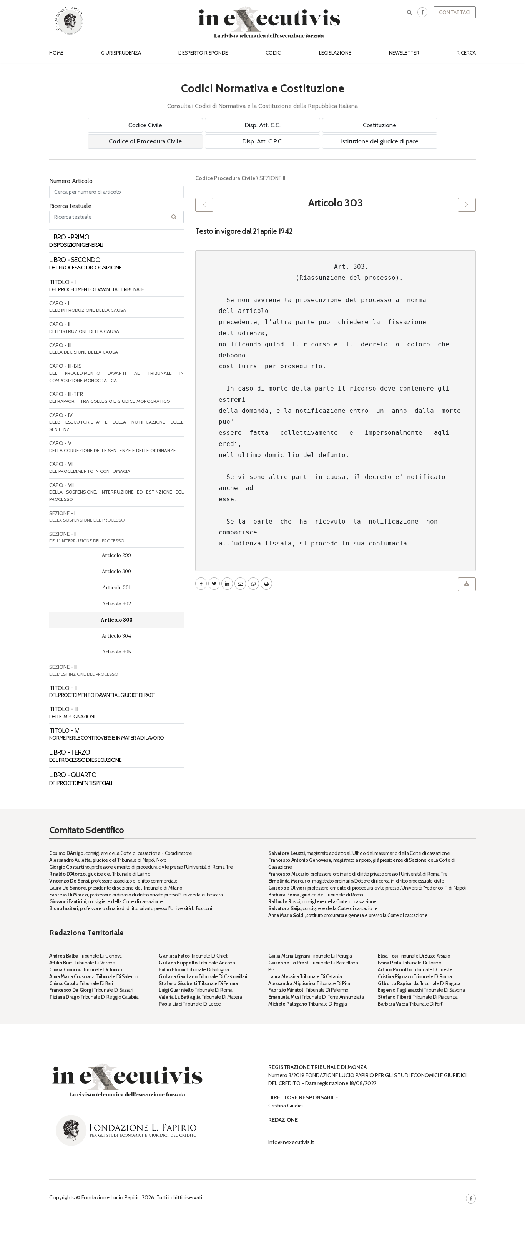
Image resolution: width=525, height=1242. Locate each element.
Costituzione (379, 125)
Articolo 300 (116, 571)
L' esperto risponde (203, 53)
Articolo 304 (116, 636)
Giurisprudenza (121, 53)
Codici (274, 53)
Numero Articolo (71, 181)
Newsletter (404, 53)
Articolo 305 (116, 651)
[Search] (174, 217)
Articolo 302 (116, 603)
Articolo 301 (117, 587)
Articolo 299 (116, 555)
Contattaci (454, 12)
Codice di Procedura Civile (145, 141)
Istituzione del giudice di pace (380, 141)
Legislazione (335, 53)
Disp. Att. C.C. (262, 125)
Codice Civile (145, 125)
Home (56, 53)
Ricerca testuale (70, 205)
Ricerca (466, 53)
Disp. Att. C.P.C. (262, 141)
